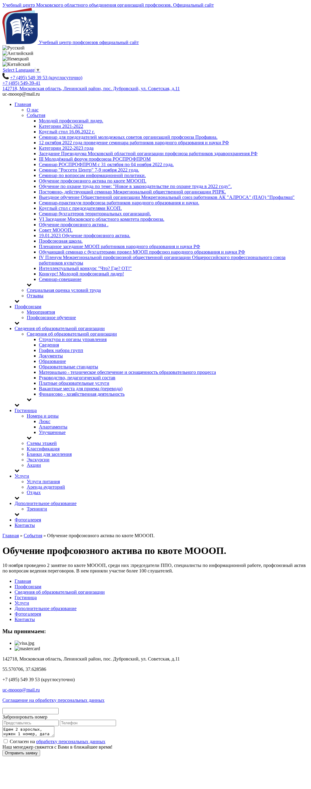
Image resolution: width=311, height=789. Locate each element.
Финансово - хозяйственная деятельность (82, 394)
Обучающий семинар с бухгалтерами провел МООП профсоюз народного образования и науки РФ (142, 251)
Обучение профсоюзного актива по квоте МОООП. (92, 180)
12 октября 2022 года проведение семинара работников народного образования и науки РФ (134, 142)
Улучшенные (52, 432)
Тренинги (37, 508)
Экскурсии (38, 459)
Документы (51, 355)
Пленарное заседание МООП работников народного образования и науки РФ (119, 246)
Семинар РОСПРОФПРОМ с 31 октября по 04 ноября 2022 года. (106, 164)
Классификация (43, 448)
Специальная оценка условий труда (64, 290)
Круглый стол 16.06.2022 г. (67, 131)
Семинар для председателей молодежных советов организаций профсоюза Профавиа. (128, 137)
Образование (52, 361)
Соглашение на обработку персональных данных (53, 700)
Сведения (49, 344)
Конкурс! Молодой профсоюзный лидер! (81, 273)
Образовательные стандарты (68, 366)
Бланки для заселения (49, 454)
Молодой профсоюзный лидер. (71, 120)
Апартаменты (53, 426)
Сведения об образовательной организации (60, 328)
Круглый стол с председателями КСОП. (80, 208)
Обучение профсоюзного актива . (73, 224)
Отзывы (35, 295)
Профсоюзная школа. (61, 241)
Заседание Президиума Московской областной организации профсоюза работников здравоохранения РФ (148, 153)
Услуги (22, 476)
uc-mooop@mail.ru (21, 689)
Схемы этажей (42, 443)
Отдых (34, 492)
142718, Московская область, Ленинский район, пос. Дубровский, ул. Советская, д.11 (91, 88)
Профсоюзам (28, 306)
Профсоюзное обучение (51, 317)
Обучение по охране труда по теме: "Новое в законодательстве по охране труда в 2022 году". (135, 186)
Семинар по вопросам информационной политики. (92, 175)
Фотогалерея (28, 519)
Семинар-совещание (60, 279)
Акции (34, 465)
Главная (23, 104)
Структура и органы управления (73, 339)
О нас (33, 109)
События (36, 115)
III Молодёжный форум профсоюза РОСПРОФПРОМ (95, 159)
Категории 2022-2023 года (66, 148)
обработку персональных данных (70, 741)
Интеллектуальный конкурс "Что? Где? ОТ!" (85, 268)
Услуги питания (43, 481)
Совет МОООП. (56, 230)
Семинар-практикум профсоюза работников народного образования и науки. (119, 202)
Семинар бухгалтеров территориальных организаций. (95, 213)
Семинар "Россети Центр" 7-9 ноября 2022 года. (89, 169)
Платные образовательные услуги (74, 383)
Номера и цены (43, 415)
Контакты (25, 525)
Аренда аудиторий (46, 487)
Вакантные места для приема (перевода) (80, 388)
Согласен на (57, 741)
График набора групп (61, 350)
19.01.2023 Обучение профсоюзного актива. (84, 235)
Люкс (44, 421)
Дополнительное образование (46, 503)
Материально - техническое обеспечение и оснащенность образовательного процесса (127, 372)
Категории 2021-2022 (61, 126)
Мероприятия (41, 312)
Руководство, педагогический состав (77, 377)
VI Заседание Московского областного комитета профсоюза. (101, 219)
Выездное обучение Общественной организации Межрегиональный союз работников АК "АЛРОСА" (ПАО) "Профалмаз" (167, 197)
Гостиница (26, 410)
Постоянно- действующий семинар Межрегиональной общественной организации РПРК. (132, 191)
